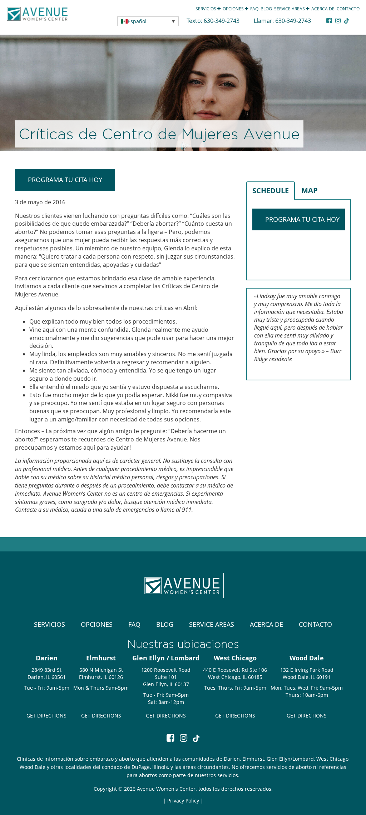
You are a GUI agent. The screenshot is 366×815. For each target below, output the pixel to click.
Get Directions (46, 715)
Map (309, 190)
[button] (148, 21)
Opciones (234, 9)
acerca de (323, 9)
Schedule (270, 190)
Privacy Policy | (185, 800)
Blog (266, 9)
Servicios (206, 9)
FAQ (254, 9)
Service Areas (290, 9)
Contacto (348, 9)
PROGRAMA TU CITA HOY (65, 179)
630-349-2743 (222, 21)
